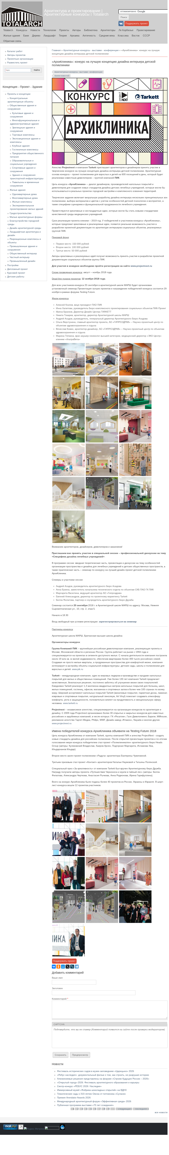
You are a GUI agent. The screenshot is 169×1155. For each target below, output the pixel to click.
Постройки (12, 265)
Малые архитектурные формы (26, 217)
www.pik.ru (77, 669)
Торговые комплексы (23, 134)
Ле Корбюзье (126, 30)
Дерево (36, 35)
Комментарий (60, 998)
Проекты (64, 30)
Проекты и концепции (18, 94)
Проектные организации (20, 58)
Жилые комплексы (22, 201)
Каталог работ (14, 51)
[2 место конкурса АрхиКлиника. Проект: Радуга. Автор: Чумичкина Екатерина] (68, 855)
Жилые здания (11, 35)
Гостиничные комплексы (25, 149)
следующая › (125, 1109)
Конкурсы (21, 30)
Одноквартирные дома (24, 194)
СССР (146, 35)
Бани (26, 35)
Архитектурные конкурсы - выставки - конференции (91, 50)
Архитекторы (108, 30)
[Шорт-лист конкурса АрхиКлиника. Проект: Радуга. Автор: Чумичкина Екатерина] (68, 508)
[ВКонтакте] (54, 967)
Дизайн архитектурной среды (25, 228)
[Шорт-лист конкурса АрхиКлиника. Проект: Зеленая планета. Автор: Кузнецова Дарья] (135, 475)
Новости (35, 30)
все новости (161, 1112)
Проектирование (146, 30)
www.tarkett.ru (70, 703)
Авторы (76, 30)
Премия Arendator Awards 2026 (74, 1097)
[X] (68, 967)
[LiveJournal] (72, 967)
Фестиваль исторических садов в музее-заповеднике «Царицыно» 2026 (95, 1071)
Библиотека (90, 30)
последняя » (142, 1109)
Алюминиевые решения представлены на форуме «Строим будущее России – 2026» (103, 1078)
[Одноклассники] (58, 967)
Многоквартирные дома (25, 198)
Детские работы (15, 276)
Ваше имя (57, 977)
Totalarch (8, 30)
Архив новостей (61, 76)
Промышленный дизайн (22, 261)
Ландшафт (50, 35)
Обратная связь (12, 41)
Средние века (107, 35)
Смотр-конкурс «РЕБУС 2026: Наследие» (79, 1086)
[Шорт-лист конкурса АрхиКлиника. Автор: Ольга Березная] (68, 441)
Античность (89, 35)
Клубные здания (21, 145)
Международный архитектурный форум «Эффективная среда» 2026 (94, 1101)
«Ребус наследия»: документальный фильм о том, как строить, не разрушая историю (103, 1075)
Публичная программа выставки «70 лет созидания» (85, 1105)
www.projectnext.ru (141, 266)
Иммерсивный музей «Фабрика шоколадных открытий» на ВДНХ (92, 1090)
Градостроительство (20, 213)
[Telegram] (77, 967)
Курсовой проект (16, 272)
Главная (56, 50)
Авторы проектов (16, 55)
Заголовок (57, 988)
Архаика (74, 35)
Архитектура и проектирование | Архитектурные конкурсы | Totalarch (76, 12)
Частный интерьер (19, 257)
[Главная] (22, 14)
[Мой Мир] (63, 967)
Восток (136, 35)
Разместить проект (17, 62)
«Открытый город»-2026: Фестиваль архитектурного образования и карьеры (98, 1082)
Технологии (49, 30)
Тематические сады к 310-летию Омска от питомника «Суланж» (91, 1093)
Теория (63, 35)
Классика (123, 35)
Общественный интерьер (23, 253)
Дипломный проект (17, 269)
